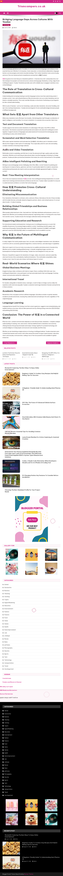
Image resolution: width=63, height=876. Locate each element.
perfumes (7, 645)
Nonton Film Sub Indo (6, 694)
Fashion (6, 611)
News (6, 642)
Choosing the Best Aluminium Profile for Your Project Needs (22, 491)
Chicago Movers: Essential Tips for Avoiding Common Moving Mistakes (22, 432)
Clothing (7, 596)
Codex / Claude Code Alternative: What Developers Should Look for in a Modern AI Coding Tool (39, 461)
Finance (6, 614)
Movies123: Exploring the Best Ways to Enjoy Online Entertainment (22, 368)
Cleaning (7, 593)
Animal (6, 584)
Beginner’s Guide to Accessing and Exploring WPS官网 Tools (54, 343)
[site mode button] (56, 13)
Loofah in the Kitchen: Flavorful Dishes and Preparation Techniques (11, 354)
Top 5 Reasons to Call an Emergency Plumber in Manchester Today (11, 343)
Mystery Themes (28, 874)
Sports (6, 654)
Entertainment (8, 608)
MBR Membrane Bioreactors (8, 690)
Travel (6, 666)
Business (7, 590)
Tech (5, 657)
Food (5, 617)
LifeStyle (7, 636)
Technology (6, 25)
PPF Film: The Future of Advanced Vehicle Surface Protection (38, 403)
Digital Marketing (9, 602)
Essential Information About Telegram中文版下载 (29, 353)
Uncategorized (8, 669)
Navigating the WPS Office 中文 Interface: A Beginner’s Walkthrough (51, 354)
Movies (6, 639)
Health (6, 627)
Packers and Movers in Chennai (12, 682)
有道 (4, 79)
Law (5, 633)
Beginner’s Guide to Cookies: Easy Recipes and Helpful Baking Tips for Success (40, 374)
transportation (9, 663)
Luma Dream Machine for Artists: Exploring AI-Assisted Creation (40, 438)
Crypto (6, 599)
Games (6, 624)
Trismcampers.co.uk (31, 6)
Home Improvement (10, 630)
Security (6, 651)
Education (7, 605)
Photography (8, 648)
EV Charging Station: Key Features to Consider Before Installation (40, 476)
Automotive (7, 587)
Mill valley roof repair (6, 686)
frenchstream (7, 678)
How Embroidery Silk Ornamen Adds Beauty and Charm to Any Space (41, 418)
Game (6, 620)
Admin (15, 27)
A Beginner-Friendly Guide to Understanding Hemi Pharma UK (41, 389)
